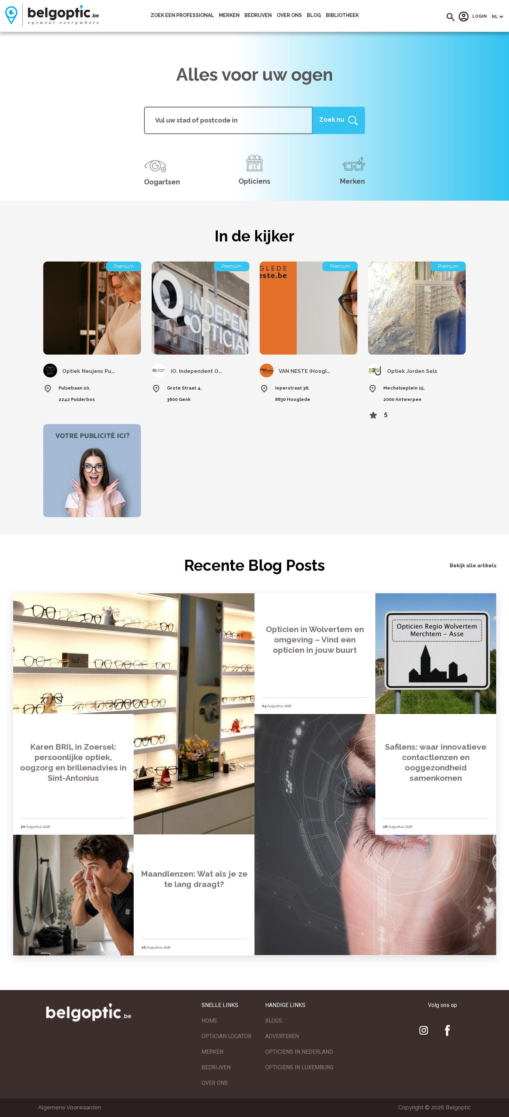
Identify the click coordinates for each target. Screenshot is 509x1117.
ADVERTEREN (282, 1036)
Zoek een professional (182, 15)
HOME (209, 1020)
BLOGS (273, 1020)
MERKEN (212, 1052)
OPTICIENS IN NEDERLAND (299, 1052)
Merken (229, 15)
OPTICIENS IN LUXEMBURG (299, 1067)
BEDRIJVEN (216, 1067)
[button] (450, 17)
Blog (314, 15)
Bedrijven (258, 15)
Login (479, 16)
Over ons (289, 15)
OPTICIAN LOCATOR (226, 1036)
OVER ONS (215, 1083)
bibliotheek (342, 15)
